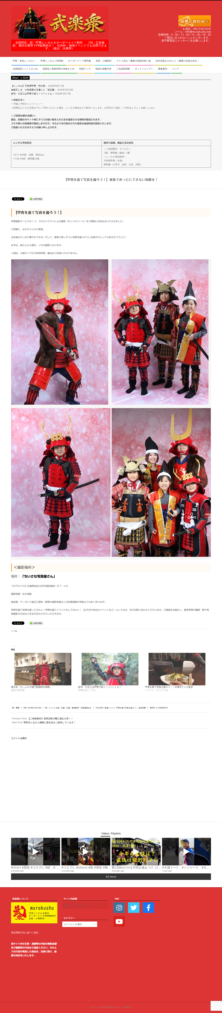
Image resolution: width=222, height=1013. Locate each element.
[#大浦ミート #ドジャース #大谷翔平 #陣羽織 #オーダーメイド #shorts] (186, 851)
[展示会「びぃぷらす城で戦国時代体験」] (43, 669)
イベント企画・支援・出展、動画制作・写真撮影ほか (70, 707)
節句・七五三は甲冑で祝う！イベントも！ (32, 93)
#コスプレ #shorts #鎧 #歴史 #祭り (86, 867)
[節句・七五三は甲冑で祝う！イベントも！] (110, 669)
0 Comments (162, 707)
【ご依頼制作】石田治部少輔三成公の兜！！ (50, 718)
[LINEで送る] (36, 198)
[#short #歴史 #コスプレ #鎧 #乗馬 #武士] (35, 851)
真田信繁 (142, 707)
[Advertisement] (188, 945)
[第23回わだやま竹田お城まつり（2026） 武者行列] (136, 851)
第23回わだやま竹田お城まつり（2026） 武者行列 (146, 867)
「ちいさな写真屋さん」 (39, 576)
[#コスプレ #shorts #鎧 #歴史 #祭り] (86, 851)
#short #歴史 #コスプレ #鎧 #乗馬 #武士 (40, 867)
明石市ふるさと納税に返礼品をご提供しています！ (50, 722)
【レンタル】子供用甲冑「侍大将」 (29, 85)
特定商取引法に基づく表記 (24, 932)
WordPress (127, 1007)
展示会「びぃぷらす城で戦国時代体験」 (31, 686)
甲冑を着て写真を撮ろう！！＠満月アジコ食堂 (169, 686)
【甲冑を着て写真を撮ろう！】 (39, 212)
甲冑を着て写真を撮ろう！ (127, 707)
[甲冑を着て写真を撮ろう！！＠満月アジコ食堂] (177, 669)
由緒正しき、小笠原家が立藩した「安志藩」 (34, 89)
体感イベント (109, 707)
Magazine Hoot (108, 1007)
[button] (59, 332)
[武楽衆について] (34, 904)
